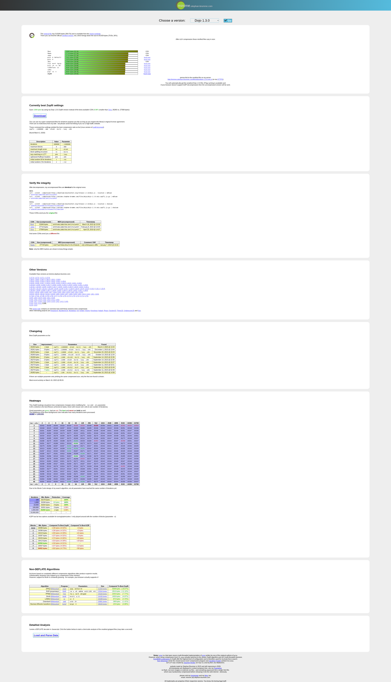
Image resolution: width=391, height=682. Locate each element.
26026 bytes (102, 604)
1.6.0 (53, 298)
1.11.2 (92, 289)
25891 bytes (102, 601)
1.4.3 (53, 301)
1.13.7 (48, 285)
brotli (64, 596)
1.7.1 (82, 296)
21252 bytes (102, 589)
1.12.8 (49, 287)
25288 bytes (102, 599)
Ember (82, 311)
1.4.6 (40, 301)
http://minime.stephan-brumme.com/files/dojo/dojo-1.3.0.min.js (190, 79)
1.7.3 (73, 296)
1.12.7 (54, 287)
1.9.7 (50, 292)
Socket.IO (112, 311)
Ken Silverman (162, 661)
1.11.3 (87, 289)
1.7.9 (47, 296)
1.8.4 (79, 294)
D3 (78, 311)
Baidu (32, 245)
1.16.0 (58, 279)
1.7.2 (77, 296)
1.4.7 (35, 301)
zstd (64, 601)
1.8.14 (31, 294)
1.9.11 (31, 292)
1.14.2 (68, 283)
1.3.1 (40, 303)
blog (206, 675)
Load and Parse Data (46, 635)
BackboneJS (63, 311)
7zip (64, 594)
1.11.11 (44, 289)
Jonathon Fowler (215, 661)
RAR (64, 591)
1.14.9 (31, 283)
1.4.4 (48, 301)
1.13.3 (69, 285)
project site (36, 309)
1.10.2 (75, 290)
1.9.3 (68, 292)
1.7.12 (31, 296)
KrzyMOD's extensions (161, 659)
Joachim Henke (189, 663)
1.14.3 (63, 283)
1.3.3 (31, 303)
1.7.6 (60, 296)
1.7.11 (37, 296)
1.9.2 (72, 292)
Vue (139, 311)
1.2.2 (35, 305)
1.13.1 (80, 285)
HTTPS (220, 79)
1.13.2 (75, 285)
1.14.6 (47, 283)
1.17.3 (31, 278)
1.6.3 (40, 298)
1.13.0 (85, 285)
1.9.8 (46, 292)
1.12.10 (38, 287)
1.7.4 (69, 296)
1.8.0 (97, 294)
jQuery (87, 311)
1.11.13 (32, 289)
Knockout (94, 311)
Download (40, 115)
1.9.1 (76, 292)
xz (64, 599)
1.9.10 (37, 292)
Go (229, 20)
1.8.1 (92, 294)
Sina (110, 110)
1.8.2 (88, 294)
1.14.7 (42, 283)
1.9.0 (81, 292)
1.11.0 (102, 289)
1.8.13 (37, 294)
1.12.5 (65, 287)
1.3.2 (35, 303)
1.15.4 (42, 281)
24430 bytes (102, 596)
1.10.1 (80, 290)
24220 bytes (102, 594)
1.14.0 (79, 283)
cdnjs (32, 227)
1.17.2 (37, 278)
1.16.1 (53, 279)
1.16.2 (47, 279)
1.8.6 (70, 294)
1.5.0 (57, 300)
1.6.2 (44, 298)
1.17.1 (42, 278)
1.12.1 (86, 287)
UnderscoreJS (129, 311)
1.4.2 (57, 301)
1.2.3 (31, 305)
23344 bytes (102, 591)
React (106, 311)
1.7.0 (86, 296)
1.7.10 (42, 296)
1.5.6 (31, 300)
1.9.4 (63, 292)
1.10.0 (85, 290)
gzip (203, 655)
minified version (67, 35)
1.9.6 (55, 292)
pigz (160, 655)
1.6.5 (31, 298)
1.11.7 (66, 289)
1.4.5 (44, 301)
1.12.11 (32, 287)
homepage (195, 675)
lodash (100, 311)
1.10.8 (43, 290)
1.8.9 (57, 294)
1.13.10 (32, 285)
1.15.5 (37, 281)
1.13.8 (43, 285)
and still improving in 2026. (211, 666)
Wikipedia (54, 589)
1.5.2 (48, 300)
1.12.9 (44, 287)
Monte (39, 488)
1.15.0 (63, 281)
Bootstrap (72, 311)
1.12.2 (81, 287)
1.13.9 (38, 285)
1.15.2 (53, 281)
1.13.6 (53, 285)
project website (95, 34)
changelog (218, 668)
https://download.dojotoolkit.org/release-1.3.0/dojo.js (73, 193)
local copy (147, 57)
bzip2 (64, 604)
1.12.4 (70, 287)
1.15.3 (47, 281)
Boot (32, 224)
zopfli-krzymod (98, 127)
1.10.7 (48, 290)
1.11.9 (56, 289)
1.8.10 (52, 294)
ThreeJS (120, 311)
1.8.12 (42, 294)
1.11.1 (97, 289)
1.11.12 (38, 289)
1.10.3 (69, 290)
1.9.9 (41, 292)
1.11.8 (61, 289)
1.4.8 (31, 301)
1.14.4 (58, 283)
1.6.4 (35, 298)
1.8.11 (47, 294)
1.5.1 (53, 300)
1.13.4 (64, 285)
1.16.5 (31, 279)
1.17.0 (47, 278)
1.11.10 (50, 289)
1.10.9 (38, 290)
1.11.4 (82, 289)
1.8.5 (75, 294)
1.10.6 (53, 290)
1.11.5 (76, 289)
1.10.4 (64, 290)
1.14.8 (37, 283)
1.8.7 (66, 294)
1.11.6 (71, 289)
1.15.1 (58, 281)
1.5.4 (40, 300)
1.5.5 (35, 300)
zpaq (64, 589)
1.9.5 (59, 292)
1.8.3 (84, 294)
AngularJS (54, 311)
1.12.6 (60, 287)
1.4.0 (66, 301)
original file (48, 34)
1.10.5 (59, 290)
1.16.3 (42, 279)
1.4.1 (62, 301)
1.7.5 (64, 296)
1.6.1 (48, 298)
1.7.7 (55, 296)
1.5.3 (44, 300)
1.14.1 (74, 283)
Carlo (44, 488)
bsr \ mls (34, 423)
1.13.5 (59, 285)
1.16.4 (37, 279)
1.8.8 (62, 294)
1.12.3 (75, 287)
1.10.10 (32, 290)
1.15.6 (31, 281)
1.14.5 (53, 283)
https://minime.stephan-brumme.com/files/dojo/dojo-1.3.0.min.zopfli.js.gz (80, 196)
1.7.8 (51, 296)
